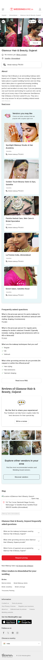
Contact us (5, 603)
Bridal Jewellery (7, 587)
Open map (35, 498)
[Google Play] (24, 623)
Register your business (26, 606)
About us (5, 609)
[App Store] (9, 623)
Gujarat (4, 15)
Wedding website (7, 612)
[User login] (40, 9)
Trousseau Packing (8, 590)
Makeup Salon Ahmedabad (10, 513)
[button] (21, 411)
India (8, 644)
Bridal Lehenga (20, 587)
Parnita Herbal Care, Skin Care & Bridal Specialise (20, 219)
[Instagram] (17, 633)
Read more (6, 104)
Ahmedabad (13, 15)
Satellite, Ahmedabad (12, 58)
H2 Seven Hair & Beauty (24, 566)
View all (35, 43)
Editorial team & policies (19, 609)
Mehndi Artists (6, 583)
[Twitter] (8, 633)
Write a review (21, 421)
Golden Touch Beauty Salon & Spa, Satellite (21, 183)
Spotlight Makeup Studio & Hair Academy (19, 146)
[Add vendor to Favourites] (39, 21)
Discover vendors (21, 477)
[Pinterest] (13, 633)
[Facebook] (3, 633)
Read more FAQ (22, 381)
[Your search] (3, 21)
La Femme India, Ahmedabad (18, 255)
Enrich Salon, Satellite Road (17, 289)
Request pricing (21, 558)
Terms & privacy (17, 603)
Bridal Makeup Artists (21, 583)
